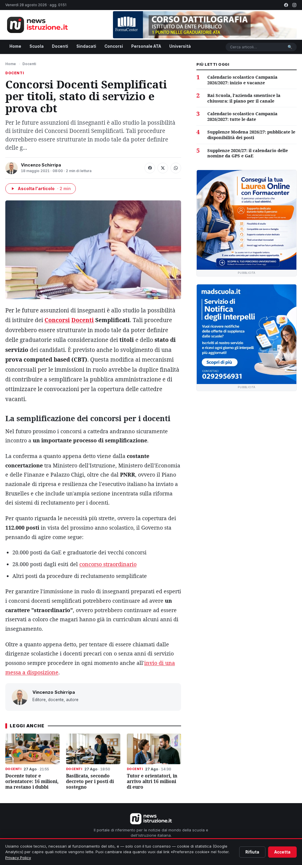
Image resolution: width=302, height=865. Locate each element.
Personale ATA (146, 46)
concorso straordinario (108, 564)
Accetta (282, 852)
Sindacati (86, 46)
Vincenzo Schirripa (41, 164)
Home (15, 46)
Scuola (36, 46)
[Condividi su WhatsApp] (175, 168)
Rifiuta (252, 852)
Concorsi (113, 46)
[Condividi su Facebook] (150, 168)
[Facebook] (286, 5)
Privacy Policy (18, 857)
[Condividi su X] (162, 168)
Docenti (60, 46)
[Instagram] (294, 5)
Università (180, 46)
